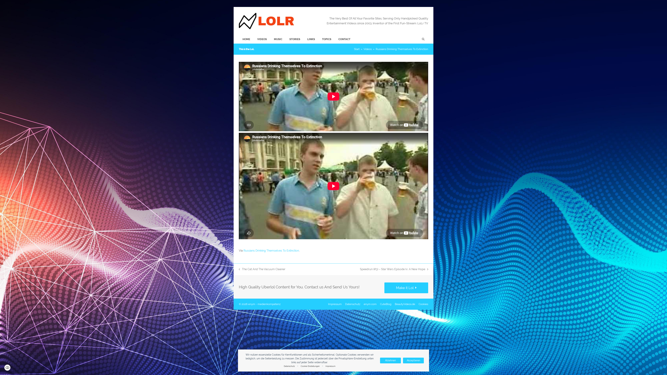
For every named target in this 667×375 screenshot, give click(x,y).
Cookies (423, 304)
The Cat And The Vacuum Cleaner (262, 270)
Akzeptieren (413, 360)
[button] (423, 39)
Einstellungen (7, 368)
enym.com (370, 304)
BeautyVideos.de (405, 304)
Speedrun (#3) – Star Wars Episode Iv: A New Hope (392, 270)
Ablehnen (390, 360)
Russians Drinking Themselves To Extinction (271, 250)
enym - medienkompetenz (264, 304)
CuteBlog (385, 304)
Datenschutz (289, 366)
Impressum (330, 366)
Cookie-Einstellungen (310, 366)
